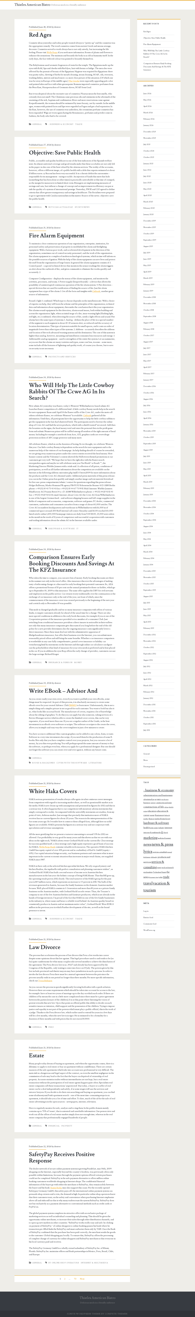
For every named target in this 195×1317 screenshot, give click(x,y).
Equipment (159, 815)
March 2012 (147, 686)
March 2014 (147, 552)
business (146, 803)
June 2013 (147, 609)
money (78, 662)
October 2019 (148, 234)
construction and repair (164, 803)
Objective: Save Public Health (65, 152)
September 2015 (149, 444)
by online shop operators (63, 1263)
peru (51, 1027)
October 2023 (148, 157)
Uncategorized (149, 767)
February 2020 (149, 208)
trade (78, 124)
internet (168, 827)
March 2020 (148, 202)
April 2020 (147, 195)
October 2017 (148, 335)
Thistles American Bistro (32, 5)
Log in (145, 911)
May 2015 (147, 469)
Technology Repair (159, 872)
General (37, 124)
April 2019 (147, 272)
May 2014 (147, 539)
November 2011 (149, 711)
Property (66, 1126)
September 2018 (149, 316)
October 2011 (148, 717)
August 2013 (148, 596)
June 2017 (147, 355)
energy (152, 815)
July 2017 (146, 348)
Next (82, 1279)
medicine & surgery (164, 838)
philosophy (154, 857)
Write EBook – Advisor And (63, 691)
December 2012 (149, 635)
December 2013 (149, 571)
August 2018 (148, 323)
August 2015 (148, 450)
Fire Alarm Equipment (56, 235)
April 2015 (147, 476)
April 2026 (147, 106)
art (156, 799)
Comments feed (149, 924)
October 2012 (148, 647)
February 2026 (149, 119)
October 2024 (148, 151)
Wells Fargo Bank (47, 847)
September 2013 (149, 590)
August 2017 (148, 342)
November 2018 (149, 304)
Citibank (96, 291)
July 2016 (146, 405)
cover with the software (72, 763)
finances (152, 819)
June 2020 (147, 183)
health (146, 827)
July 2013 (146, 603)
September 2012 (149, 654)
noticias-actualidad (60, 207)
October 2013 (148, 584)
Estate (36, 1055)
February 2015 (148, 488)
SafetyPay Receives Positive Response (62, 1157)
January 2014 (148, 565)
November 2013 (149, 577)
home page (153, 828)
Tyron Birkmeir (45, 980)
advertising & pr (148, 799)
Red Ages (40, 35)
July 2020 (147, 176)
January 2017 (148, 380)
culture (166, 807)
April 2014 (147, 545)
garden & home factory (162, 819)
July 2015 (146, 456)
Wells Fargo (52, 52)
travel (148, 883)
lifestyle (165, 833)
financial (54, 1126)
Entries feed (148, 917)
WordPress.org (149, 930)
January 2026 (148, 125)
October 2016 (148, 393)
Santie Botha (56, 1187)
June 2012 (147, 673)
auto (159, 799)
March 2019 (148, 278)
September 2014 (149, 520)
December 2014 (149, 501)
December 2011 (149, 705)
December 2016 (149, 386)
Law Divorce (44, 947)
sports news (82, 207)
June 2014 (147, 533)
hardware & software (61, 529)
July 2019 (146, 253)
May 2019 (147, 265)
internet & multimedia (94, 1263)
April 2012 (147, 679)
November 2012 (149, 641)
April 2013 (147, 622)
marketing (150, 838)
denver (57, 27)
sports (159, 868)
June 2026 (147, 94)
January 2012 (148, 698)
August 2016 (148, 399)
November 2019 (149, 227)
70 (75, 1279)
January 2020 (148, 214)
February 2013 (148, 628)
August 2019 (148, 246)
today (161, 877)
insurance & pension (60, 662)
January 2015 (148, 495)
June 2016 (147, 412)
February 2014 (148, 558)
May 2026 (147, 100)
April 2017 (147, 367)
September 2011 (149, 724)
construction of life (153, 806)
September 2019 (149, 240)
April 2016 (147, 418)
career (153, 803)
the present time (153, 877)
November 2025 (149, 138)
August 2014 (148, 526)
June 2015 (147, 463)
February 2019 (148, 284)
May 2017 (147, 361)
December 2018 (149, 297)
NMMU (73, 705)
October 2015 (148, 437)
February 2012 (148, 692)
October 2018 (148, 310)
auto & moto (164, 800)
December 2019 (149, 221)
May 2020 (147, 189)
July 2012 (146, 666)
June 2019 (147, 259)
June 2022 (147, 170)
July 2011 (146, 730)
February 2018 (148, 329)
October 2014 (148, 514)
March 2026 (148, 113)
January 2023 (148, 164)
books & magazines (43, 763)
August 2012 (148, 660)
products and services (62, 357)
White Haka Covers (53, 791)
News (145, 760)
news (147, 844)
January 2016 (148, 425)
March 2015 (147, 482)
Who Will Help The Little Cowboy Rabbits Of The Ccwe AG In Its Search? (71, 392)
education (152, 811)
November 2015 (149, 431)
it (77, 529)
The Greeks (74, 81)
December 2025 (149, 132)
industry (161, 828)
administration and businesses (157, 795)
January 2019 (148, 291)
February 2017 (148, 374)
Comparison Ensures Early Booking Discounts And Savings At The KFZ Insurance (71, 564)
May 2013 (147, 615)
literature (95, 763)
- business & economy (61, 124)
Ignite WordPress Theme (84, 1313)
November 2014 (149, 507)
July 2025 (146, 144)
